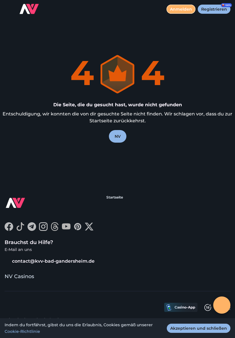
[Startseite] (27, 9)
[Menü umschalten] (9, 9)
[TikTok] (20, 229)
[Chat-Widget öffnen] (221, 305)
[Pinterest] (77, 229)
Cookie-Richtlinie (22, 331)
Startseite (114, 197)
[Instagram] (43, 229)
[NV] (26, 203)
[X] (89, 229)
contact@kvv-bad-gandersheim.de (53, 261)
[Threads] (54, 229)
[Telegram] (32, 229)
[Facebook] (9, 229)
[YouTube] (66, 229)
